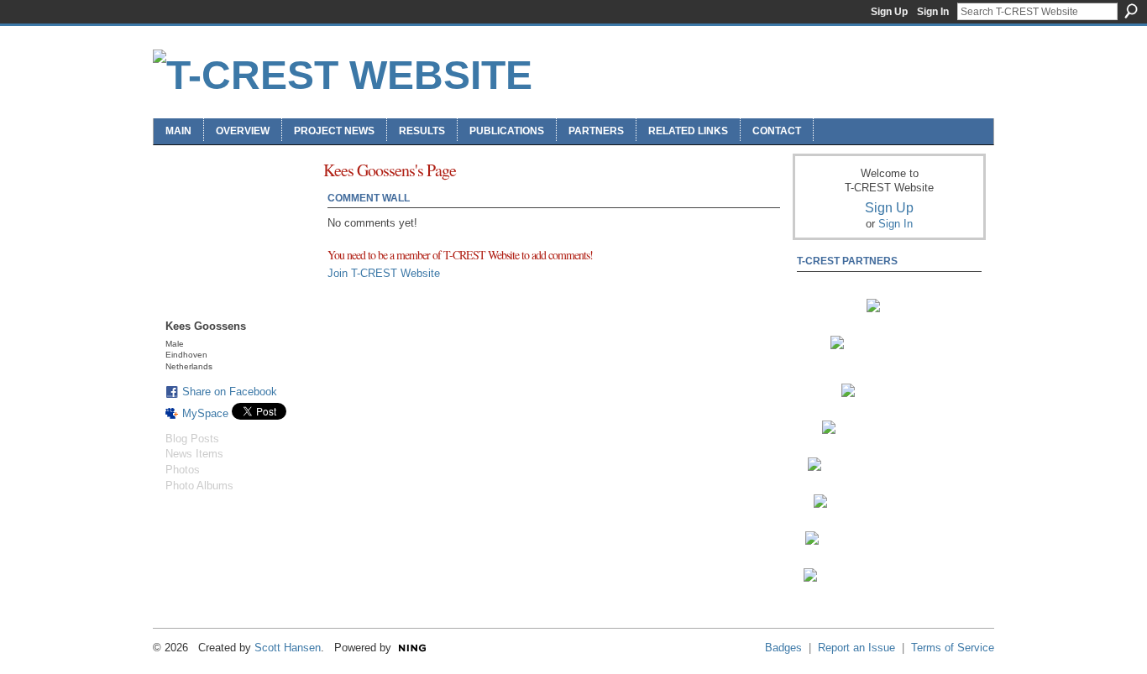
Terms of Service (952, 647)
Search (1131, 10)
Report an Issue (856, 647)
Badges (783, 647)
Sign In (933, 12)
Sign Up (889, 12)
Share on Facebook (229, 391)
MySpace (205, 413)
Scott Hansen (287, 647)
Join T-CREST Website (383, 273)
